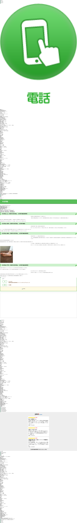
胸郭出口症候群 (2, 128)
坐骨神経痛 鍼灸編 (2, 119)
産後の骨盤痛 (1, 176)
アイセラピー (1, 463)
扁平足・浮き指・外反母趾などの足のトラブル (6, 180)
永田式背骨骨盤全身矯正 (3, 110)
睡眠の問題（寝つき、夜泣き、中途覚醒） (5, 182)
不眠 (0, 144)
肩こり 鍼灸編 (2, 120)
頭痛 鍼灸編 (1, 122)
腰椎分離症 (1, 359)
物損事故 (1, 191)
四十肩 (1, 364)
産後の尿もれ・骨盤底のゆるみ (4, 174)
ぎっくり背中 (1, 350)
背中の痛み (1, 133)
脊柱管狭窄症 (1, 143)
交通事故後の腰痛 (2, 190)
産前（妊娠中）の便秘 (3, 166)
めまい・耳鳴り (2, 142)
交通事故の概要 (2, 185)
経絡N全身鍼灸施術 (2, 327)
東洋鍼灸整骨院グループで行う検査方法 (5, 183)
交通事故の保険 (2, 187)
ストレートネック (2, 139)
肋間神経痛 (1, 345)
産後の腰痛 (1, 135)
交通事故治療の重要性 (3, 515)
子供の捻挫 (1, 178)
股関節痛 (1, 160)
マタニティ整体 (2, 165)
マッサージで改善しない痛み (3, 129)
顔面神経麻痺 (1, 137)
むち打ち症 (1, 185)
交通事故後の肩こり (2, 189)
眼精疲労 (1, 141)
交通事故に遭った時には (3, 186)
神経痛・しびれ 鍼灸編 (3, 336)
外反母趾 (1, 162)
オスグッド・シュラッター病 (3, 158)
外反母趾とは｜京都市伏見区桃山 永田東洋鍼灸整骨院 (7, 210)
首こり (1, 481)
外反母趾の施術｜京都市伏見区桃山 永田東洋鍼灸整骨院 (7, 211)
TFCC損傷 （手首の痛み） (3, 150)
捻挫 (0, 161)
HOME (1, 455)
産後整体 (1, 176)
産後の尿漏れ (1, 175)
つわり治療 (1, 167)
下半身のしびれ (2, 159)
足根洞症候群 (1, 373)
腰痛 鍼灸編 (1, 121)
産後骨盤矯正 (1, 172)
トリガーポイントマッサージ (3, 111)
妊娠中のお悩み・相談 (3, 164)
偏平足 (1, 156)
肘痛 (0, 149)
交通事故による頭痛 (2, 514)
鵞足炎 (1, 157)
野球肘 (1, 153)
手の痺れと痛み (2, 154)
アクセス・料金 (2, 321)
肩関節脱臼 (1, 368)
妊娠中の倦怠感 (2, 169)
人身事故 (1, 405)
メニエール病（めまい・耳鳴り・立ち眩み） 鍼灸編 (7, 125)
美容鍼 (1, 112)
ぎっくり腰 (1, 134)
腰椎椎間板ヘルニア (2, 139)
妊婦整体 (1, 168)
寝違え (1, 136)
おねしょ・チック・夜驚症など (4, 181)
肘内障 (1, 151)
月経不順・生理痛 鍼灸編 (3, 123)
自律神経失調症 (2, 127)
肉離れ (1, 509)
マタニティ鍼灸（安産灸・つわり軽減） (5, 382)
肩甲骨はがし (1, 113)
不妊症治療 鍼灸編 (2, 118)
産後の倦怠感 (1, 387)
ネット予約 (1, 451)
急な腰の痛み (1, 132)
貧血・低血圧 (2, 126)
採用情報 (1, 192)
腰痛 (0, 131)
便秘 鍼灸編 (1, 472)
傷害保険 (1, 116)
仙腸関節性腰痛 (2, 138)
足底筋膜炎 (1, 486)
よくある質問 (1, 324)
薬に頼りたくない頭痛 (3, 146)
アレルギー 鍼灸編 (2, 124)
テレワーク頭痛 (2, 145)
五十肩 (1, 148)
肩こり (1, 147)
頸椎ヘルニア (1, 140)
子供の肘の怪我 (2, 152)
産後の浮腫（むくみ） (3, 173)
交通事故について (2, 458)
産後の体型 (1, 171)
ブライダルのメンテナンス (3, 130)
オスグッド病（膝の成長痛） (3, 396)
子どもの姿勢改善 (2, 179)
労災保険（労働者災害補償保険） (4, 116)
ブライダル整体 (2, 114)
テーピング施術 (2, 115)
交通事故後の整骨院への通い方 (4, 188)
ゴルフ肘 (1, 153)
